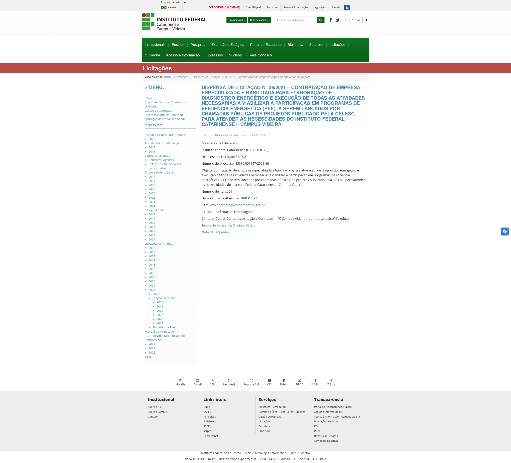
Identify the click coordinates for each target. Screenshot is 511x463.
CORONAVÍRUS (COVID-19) (224, 7)
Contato (153, 416)
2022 (152, 197)
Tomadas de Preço (165, 327)
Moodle (180, 384)
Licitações (338, 45)
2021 (152, 193)
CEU (212, 384)
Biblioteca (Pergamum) (272, 407)
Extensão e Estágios (227, 45)
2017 (152, 147)
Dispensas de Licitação (160, 172)
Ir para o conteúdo (173, 2)
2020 (152, 189)
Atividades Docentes (326, 440)
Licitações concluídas (159, 243)
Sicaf (148, 357)
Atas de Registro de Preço (162, 143)
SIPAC (299, 384)
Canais (336, 7)
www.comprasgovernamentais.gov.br (237, 205)
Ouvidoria (152, 55)
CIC (269, 384)
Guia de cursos (258, 20)
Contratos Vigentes (157, 156)
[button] (347, 7)
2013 (152, 252)
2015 (152, 260)
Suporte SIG (251, 384)
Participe (272, 7)
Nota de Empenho (215, 232)
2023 (152, 139)
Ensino (177, 45)
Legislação (320, 7)
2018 (152, 151)
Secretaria (264, 426)
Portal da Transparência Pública (333, 407)
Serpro (207, 431)
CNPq (206, 407)
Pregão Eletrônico (164, 298)
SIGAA (284, 384)
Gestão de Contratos (158, 110)
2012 (152, 248)
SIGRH (315, 384)
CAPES (207, 412)
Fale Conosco (261, 55)
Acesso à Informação (183, 55)
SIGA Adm (264, 431)
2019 (152, 185)
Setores (315, 45)
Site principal (236, 20)
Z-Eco (331, 384)
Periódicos (209, 416)
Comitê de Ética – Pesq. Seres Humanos (282, 412)
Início (167, 77)
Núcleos (235, 55)
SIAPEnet (208, 421)
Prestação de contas (326, 421)
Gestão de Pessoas (270, 416)
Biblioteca (295, 45)
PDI (316, 426)
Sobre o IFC (154, 407)
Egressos (215, 55)
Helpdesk (229, 384)
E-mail (197, 384)
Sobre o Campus (157, 412)
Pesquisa (198, 45)
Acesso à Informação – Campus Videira (337, 416)
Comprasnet (210, 436)
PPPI (317, 431)
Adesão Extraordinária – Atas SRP (167, 135)
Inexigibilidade (154, 210)
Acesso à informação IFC (328, 412)
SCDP (206, 426)
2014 (152, 256)
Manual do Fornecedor (160, 331)
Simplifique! (253, 7)
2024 (152, 206)
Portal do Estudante (266, 45)
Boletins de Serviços (326, 436)
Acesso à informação (295, 7)
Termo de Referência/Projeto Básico (229, 225)
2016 (152, 264)
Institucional (154, 45)
